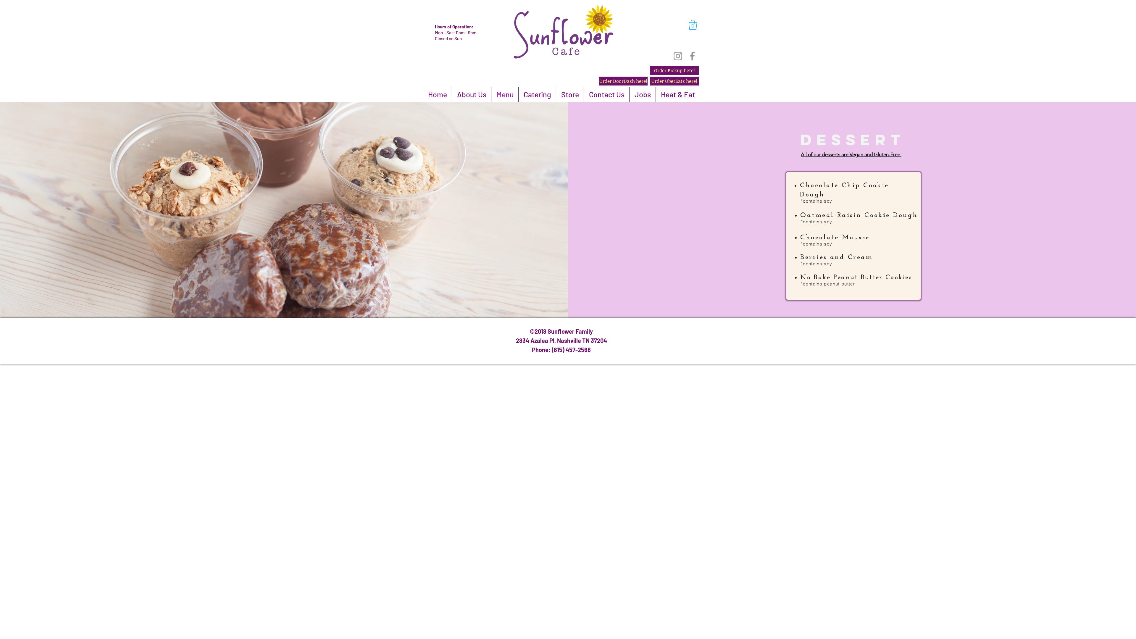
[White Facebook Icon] (457, 18)
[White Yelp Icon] (439, 18)
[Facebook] (692, 56)
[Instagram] (678, 56)
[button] (693, 25)
